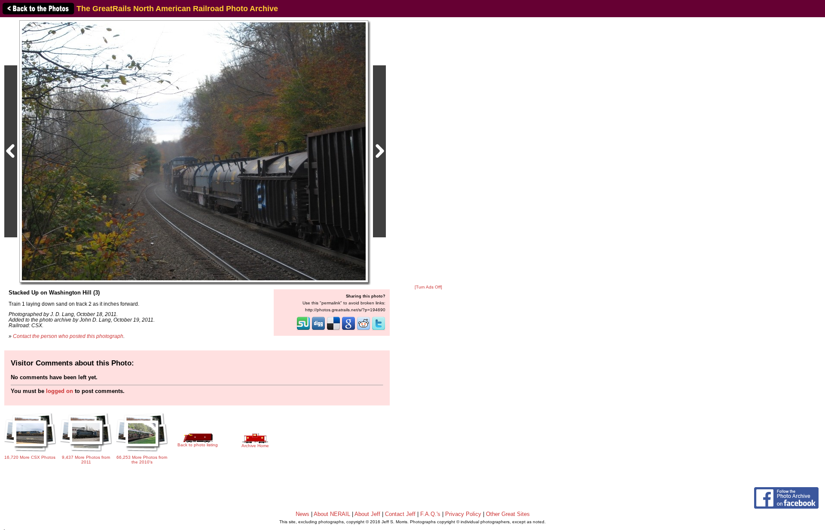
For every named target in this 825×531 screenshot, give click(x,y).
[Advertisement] (428, 151)
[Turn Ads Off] (428, 287)
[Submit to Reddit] (363, 329)
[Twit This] (378, 329)
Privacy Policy (463, 514)
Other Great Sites (508, 514)
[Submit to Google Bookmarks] (348, 329)
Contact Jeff (400, 514)
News (302, 514)
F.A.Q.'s (430, 514)
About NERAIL (332, 514)
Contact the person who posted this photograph (68, 336)
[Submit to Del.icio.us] (333, 329)
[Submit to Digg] (318, 329)
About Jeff (367, 514)
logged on (59, 391)
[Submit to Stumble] (303, 329)
